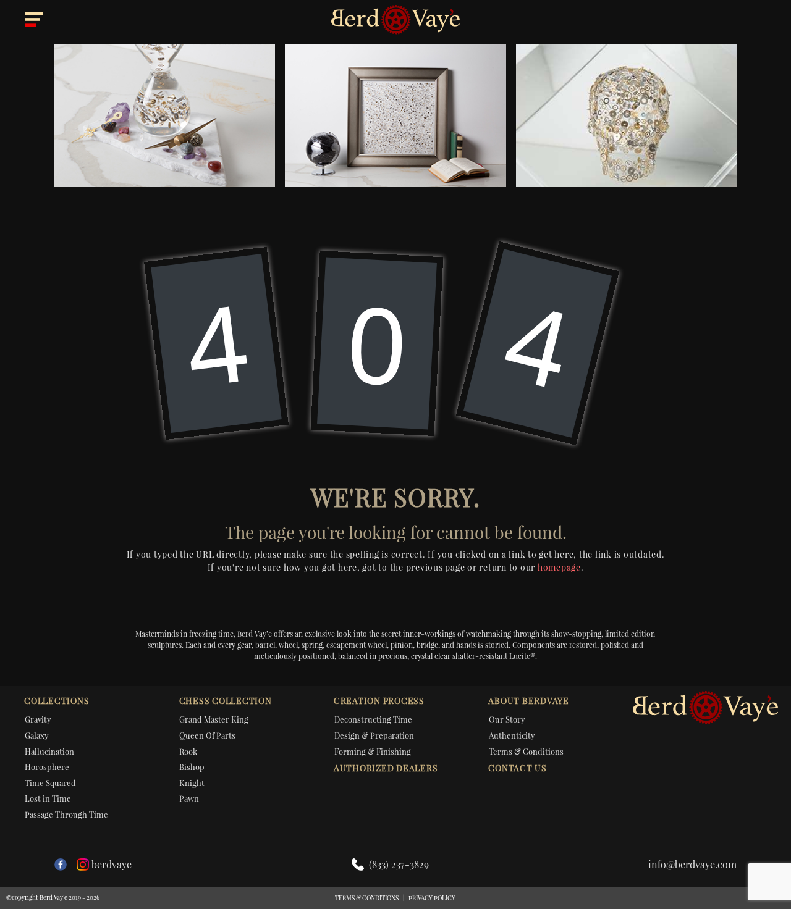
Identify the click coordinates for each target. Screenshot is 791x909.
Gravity (38, 719)
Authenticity (512, 735)
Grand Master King (213, 719)
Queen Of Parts (207, 735)
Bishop (192, 766)
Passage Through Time (66, 814)
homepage (559, 567)
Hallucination (49, 751)
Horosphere (47, 766)
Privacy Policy (431, 898)
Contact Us (517, 768)
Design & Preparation (374, 735)
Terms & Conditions (526, 751)
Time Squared (50, 782)
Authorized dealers (386, 768)
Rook (188, 751)
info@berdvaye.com (692, 864)
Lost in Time (48, 798)
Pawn (189, 798)
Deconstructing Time (373, 719)
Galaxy (37, 735)
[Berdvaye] (395, 20)
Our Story (507, 719)
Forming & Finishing (372, 751)
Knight (192, 782)
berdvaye (111, 864)
